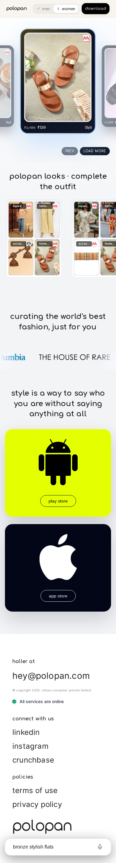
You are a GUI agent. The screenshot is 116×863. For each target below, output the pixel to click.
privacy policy (37, 804)
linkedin (26, 732)
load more (95, 151)
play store (58, 501)
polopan (16, 8)
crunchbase (33, 759)
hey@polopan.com (51, 675)
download (95, 8)
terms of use (35, 790)
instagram (30, 746)
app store (58, 595)
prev (69, 151)
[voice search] (99, 847)
